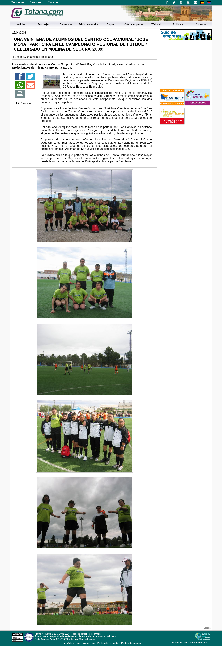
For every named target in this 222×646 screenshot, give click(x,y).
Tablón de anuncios (88, 24)
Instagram (181, 2)
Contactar (201, 24)
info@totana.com (72, 643)
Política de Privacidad (108, 643)
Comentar (26, 103)
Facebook (166, 2)
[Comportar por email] (30, 86)
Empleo (111, 24)
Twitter (174, 2)
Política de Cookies (131, 643)
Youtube (188, 2)
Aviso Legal (89, 643)
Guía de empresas (133, 24)
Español (202, 2)
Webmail (156, 24)
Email (195, 2)
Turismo (53, 2)
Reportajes (43, 24)
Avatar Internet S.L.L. (199, 642)
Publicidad (178, 24)
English (209, 2)
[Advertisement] (186, 63)
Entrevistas (66, 24)
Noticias (20, 24)
